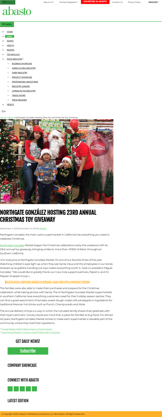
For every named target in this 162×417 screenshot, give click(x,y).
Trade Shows (18, 95)
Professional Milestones (25, 81)
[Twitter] (10, 388)
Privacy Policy (134, 2)
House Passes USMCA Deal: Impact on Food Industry (27, 329)
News (9, 36)
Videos (10, 104)
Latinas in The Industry (24, 91)
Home (10, 31)
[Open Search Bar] (4, 111)
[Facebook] (34, 388)
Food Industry (14, 59)
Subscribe (28, 351)
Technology (13, 54)
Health (10, 45)
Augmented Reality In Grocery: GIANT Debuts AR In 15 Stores (31, 332)
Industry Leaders (21, 86)
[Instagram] (22, 388)
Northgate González (12, 245)
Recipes (10, 50)
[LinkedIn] (16, 388)
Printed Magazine (67, 2)
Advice (10, 41)
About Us (47, 2)
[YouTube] (28, 388)
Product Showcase (22, 77)
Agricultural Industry (24, 68)
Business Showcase (22, 63)
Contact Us (117, 2)
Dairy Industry (19, 72)
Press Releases (19, 100)
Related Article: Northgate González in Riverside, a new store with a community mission (48, 282)
